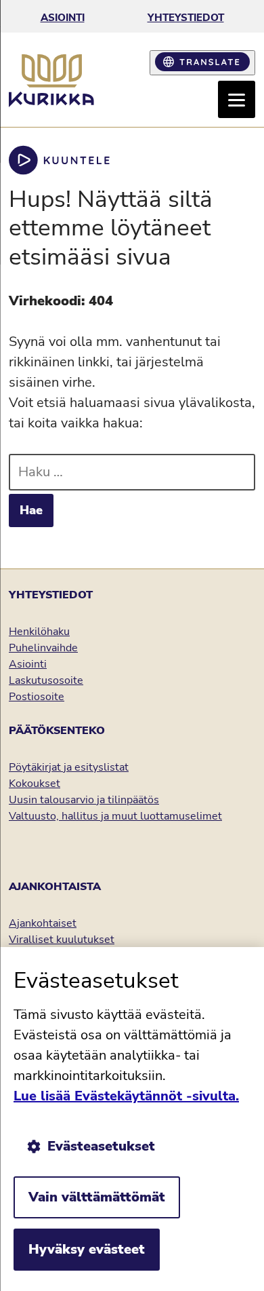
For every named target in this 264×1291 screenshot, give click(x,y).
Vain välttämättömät (96, 1197)
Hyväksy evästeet (86, 1249)
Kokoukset (34, 783)
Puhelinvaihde (43, 647)
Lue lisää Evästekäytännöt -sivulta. (126, 1096)
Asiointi (63, 17)
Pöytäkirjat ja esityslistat (69, 767)
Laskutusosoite (46, 680)
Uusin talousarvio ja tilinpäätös (84, 799)
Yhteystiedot (186, 17)
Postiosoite (36, 696)
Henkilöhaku (39, 631)
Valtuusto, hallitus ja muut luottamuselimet (115, 816)
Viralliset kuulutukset (61, 939)
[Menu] (236, 99)
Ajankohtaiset (42, 923)
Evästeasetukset (101, 1146)
